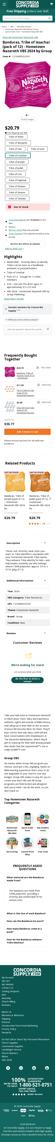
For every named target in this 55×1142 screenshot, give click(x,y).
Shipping (6, 1018)
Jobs (4, 994)
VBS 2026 (7, 1059)
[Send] (47, 329)
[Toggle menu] (4, 4)
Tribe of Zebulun (17, 198)
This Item (46, 367)
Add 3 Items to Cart (27, 431)
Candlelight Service (11, 1049)
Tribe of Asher (16, 136)
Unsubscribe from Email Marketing (20, 1025)
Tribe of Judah (16, 167)
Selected (46, 385)
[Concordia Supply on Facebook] (8, 1068)
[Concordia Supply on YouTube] (47, 1068)
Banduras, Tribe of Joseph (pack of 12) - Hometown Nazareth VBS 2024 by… (14, 502)
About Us (6, 1011)
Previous (5, 498)
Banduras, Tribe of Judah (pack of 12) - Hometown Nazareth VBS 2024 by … (39, 502)
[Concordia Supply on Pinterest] (34, 1068)
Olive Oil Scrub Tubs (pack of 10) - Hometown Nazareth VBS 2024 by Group (26, 410)
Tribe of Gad (37, 148)
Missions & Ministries (13, 1015)
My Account (8, 977)
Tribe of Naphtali (17, 180)
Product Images (27, 119)
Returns (6, 1022)
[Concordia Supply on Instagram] (21, 1068)
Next (49, 498)
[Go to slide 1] (26, 115)
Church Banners (10, 1053)
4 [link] (44, 523)
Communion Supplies (12, 1046)
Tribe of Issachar (18, 155)
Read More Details (14, 298)
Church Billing (8, 1001)
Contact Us (7, 987)
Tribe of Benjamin (18, 142)
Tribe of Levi (15, 174)
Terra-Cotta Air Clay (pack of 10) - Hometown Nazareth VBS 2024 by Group (26, 393)
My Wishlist (8, 984)
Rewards (6, 1032)
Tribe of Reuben (17, 186)
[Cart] (51, 4)
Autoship (6, 998)
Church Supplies (10, 1042)
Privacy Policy (9, 1028)
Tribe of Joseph (17, 161)
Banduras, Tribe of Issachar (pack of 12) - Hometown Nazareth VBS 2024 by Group (25, 375)
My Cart (6, 980)
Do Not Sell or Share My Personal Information (26, 1039)
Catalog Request (10, 991)
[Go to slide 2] (28, 115)
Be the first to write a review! (28, 680)
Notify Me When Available (25, 243)
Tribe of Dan (15, 148)
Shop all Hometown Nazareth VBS (20, 37)
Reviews (6, 1004)
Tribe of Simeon (17, 192)
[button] (27, 543)
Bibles (5, 1056)
